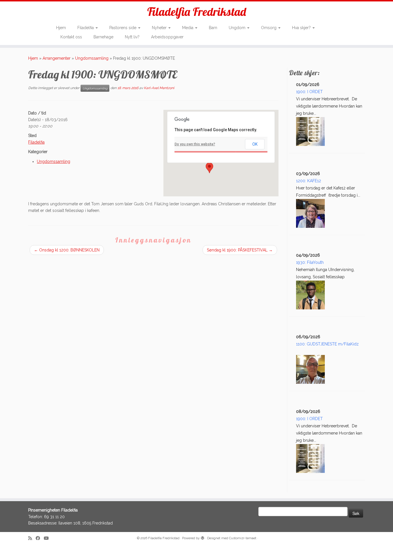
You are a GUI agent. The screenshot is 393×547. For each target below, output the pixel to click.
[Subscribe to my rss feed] (32, 538)
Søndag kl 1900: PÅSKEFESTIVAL (240, 250)
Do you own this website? (195, 144)
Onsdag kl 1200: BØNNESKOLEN (67, 250)
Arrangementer (56, 58)
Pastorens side (123, 27)
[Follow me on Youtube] (48, 538)
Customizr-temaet (242, 538)
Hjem (61, 27)
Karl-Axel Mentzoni (159, 88)
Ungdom (238, 27)
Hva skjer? (302, 27)
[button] (209, 167)
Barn (213, 27)
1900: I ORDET (309, 91)
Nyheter (160, 27)
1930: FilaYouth (310, 262)
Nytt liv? (132, 37)
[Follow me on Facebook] (40, 538)
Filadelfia (86, 27)
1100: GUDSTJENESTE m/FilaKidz (327, 344)
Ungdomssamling (91, 58)
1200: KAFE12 (308, 180)
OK (254, 144)
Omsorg (269, 27)
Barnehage (103, 37)
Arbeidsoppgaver (167, 37)
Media (188, 27)
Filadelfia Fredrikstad (196, 11)
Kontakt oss (71, 37)
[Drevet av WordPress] (203, 537)
